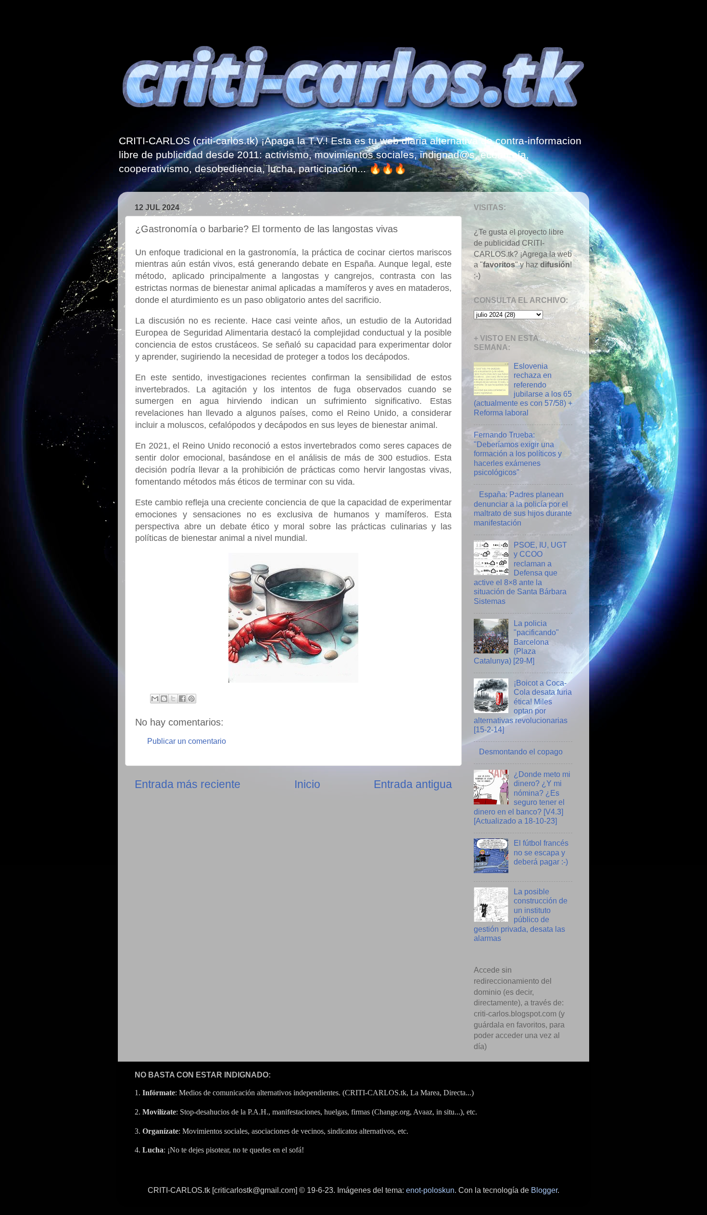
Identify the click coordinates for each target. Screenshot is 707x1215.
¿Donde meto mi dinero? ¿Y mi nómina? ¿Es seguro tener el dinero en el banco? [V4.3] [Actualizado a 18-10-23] (522, 797)
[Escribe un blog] (164, 698)
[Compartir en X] (173, 698)
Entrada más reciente (187, 784)
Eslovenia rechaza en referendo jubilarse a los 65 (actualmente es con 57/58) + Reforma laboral (523, 389)
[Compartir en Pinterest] (191, 698)
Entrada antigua (413, 784)
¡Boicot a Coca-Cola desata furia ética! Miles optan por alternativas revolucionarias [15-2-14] (523, 706)
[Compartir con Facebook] (182, 698)
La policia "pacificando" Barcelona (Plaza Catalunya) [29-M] (516, 642)
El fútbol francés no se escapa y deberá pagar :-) (541, 852)
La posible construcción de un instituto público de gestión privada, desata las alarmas (521, 914)
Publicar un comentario (186, 741)
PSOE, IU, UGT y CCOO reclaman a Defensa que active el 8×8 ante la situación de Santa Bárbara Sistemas (520, 572)
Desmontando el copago (521, 751)
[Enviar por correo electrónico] (155, 698)
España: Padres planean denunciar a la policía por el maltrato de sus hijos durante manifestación (523, 508)
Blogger (544, 1190)
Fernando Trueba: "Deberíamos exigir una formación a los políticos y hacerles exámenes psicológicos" (518, 453)
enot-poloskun (430, 1190)
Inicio (307, 784)
